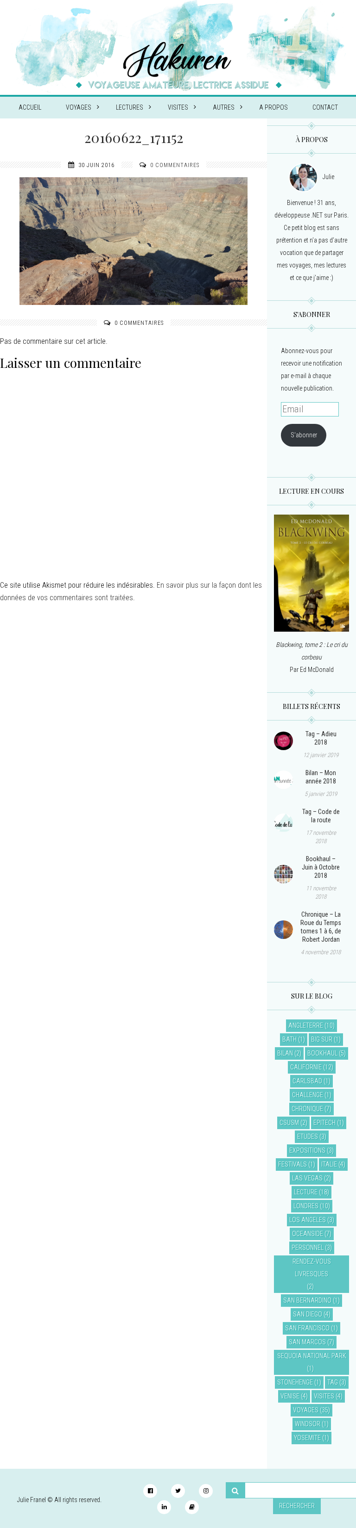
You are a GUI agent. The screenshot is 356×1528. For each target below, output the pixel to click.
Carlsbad (307, 1081)
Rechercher (297, 1505)
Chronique (307, 1108)
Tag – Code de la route (321, 816)
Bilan (285, 1053)
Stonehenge (295, 1382)
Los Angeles (307, 1220)
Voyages (78, 107)
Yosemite (307, 1437)
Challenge (307, 1095)
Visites (178, 107)
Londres (305, 1206)
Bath (289, 1039)
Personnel (308, 1247)
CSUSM (289, 1122)
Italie (329, 1164)
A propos (273, 107)
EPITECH (324, 1122)
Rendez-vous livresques (311, 1268)
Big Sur (321, 1039)
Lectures (129, 107)
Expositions (307, 1150)
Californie (306, 1067)
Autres (224, 107)
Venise (289, 1396)
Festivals (292, 1164)
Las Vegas (307, 1178)
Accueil (30, 107)
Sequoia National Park (311, 1356)
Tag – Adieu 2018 (321, 738)
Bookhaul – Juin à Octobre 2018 (321, 867)
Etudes (307, 1136)
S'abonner (304, 435)
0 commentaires (174, 165)
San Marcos (307, 1342)
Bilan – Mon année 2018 (320, 777)
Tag (332, 1382)
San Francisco (307, 1328)
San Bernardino (307, 1300)
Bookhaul (322, 1053)
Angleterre (305, 1025)
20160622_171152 (133, 137)
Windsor (307, 1424)
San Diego (307, 1314)
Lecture (306, 1192)
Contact (325, 107)
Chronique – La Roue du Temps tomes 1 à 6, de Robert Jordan (320, 927)
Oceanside (307, 1233)
